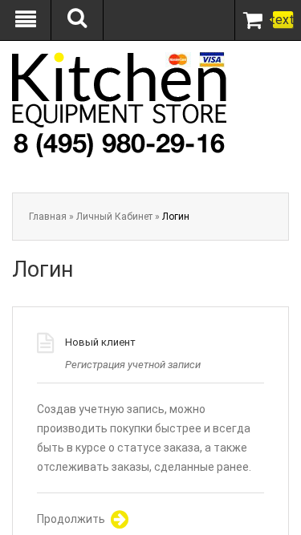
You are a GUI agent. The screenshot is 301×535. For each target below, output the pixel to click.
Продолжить (71, 519)
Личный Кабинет (114, 216)
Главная (48, 216)
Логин (175, 216)
